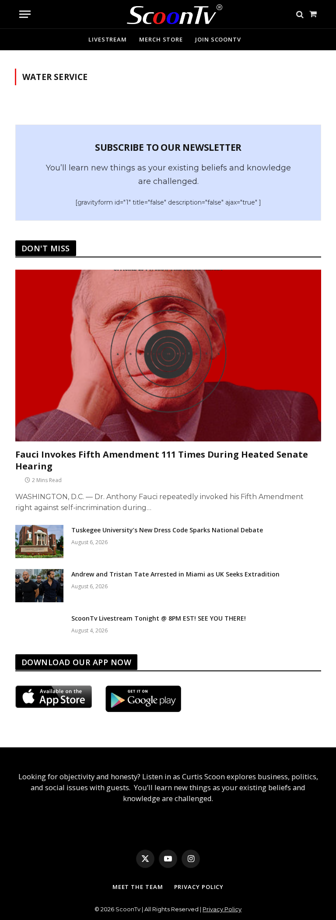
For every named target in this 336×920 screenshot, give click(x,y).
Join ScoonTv (218, 39)
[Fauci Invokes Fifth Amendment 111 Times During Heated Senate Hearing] (168, 355)
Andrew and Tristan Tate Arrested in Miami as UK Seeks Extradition (175, 574)
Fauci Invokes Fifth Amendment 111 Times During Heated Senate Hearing (161, 460)
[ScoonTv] (168, 12)
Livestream (107, 39)
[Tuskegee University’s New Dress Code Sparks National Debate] (39, 541)
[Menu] (25, 14)
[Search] (299, 14)
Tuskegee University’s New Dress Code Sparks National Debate (167, 530)
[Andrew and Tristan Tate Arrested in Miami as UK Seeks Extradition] (39, 585)
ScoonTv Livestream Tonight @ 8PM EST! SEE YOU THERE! (158, 618)
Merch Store (161, 39)
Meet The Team (137, 887)
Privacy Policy (199, 887)
